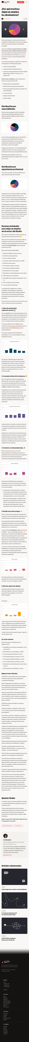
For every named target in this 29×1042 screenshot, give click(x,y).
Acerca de (5, 1026)
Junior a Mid (6, 983)
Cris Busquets (7, 18)
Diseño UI (5, 997)
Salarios (5, 1005)
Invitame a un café (7, 1018)
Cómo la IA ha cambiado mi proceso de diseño (9, 939)
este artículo (24, 530)
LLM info (5, 1033)
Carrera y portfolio (7, 1002)
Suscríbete (20, 2)
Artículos (5, 989)
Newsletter (5, 1013)
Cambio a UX (7, 986)
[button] (7, 826)
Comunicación (6, 1003)
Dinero (3, 887)
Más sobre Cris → (7, 855)
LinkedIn (5, 1015)
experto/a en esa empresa (15, 326)
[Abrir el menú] (26, 2)
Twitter (4, 1016)
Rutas (4, 982)
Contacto (5, 1029)
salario (14, 451)
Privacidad (5, 1032)
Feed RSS (5, 1019)
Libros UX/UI (6, 1006)
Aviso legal (5, 1030)
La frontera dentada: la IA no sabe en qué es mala (9, 913)
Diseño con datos (6, 1000)
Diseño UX (5, 999)
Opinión (25, 18)
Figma (4, 996)
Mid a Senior (6, 985)
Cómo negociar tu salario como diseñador (14, 889)
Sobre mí (5, 1027)
